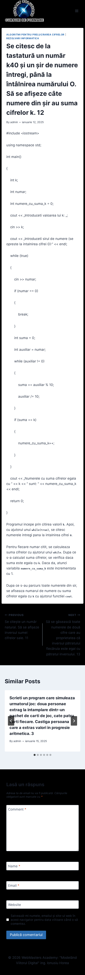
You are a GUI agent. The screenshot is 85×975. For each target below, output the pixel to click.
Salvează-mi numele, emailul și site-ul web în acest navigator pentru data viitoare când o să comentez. (44, 920)
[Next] (74, 721)
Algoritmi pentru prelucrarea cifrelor (35, 34)
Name (14, 866)
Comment (17, 809)
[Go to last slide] (11, 721)
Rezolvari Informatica (22, 38)
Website (14, 905)
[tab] (35, 755)
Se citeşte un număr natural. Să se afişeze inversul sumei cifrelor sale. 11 (22, 626)
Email (13, 886)
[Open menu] (76, 11)
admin (14, 122)
